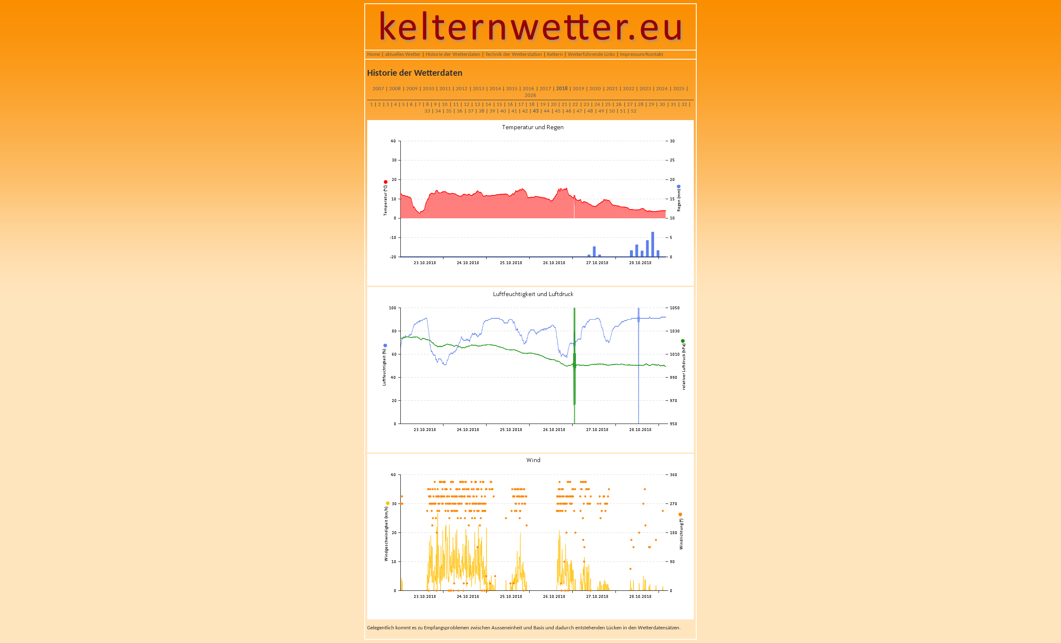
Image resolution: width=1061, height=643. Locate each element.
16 (510, 104)
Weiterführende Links (591, 54)
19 (543, 104)
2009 (412, 89)
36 (460, 111)
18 (532, 104)
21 (564, 104)
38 (481, 111)
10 (445, 104)
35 (449, 111)
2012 (462, 89)
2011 (445, 89)
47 (579, 111)
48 (590, 111)
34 (438, 111)
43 (536, 111)
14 (488, 104)
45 (558, 111)
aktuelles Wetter (403, 54)
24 (597, 104)
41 (514, 111)
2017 (545, 89)
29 (651, 104)
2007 (378, 89)
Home (373, 54)
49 (601, 111)
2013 (478, 89)
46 (569, 111)
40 (503, 111)
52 (634, 111)
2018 (562, 89)
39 (492, 111)
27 (630, 104)
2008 (395, 89)
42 (525, 111)
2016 (528, 89)
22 (575, 104)
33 (427, 111)
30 (662, 104)
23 (586, 104)
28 (641, 104)
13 (477, 104)
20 (554, 104)
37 (471, 111)
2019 (578, 89)
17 (521, 104)
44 (547, 111)
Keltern (555, 54)
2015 (512, 89)
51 (623, 111)
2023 (645, 89)
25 (608, 104)
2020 (595, 89)
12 (467, 104)
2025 (679, 89)
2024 (662, 89)
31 (673, 104)
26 (619, 104)
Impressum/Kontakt (641, 54)
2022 (629, 89)
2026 (530, 95)
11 (456, 104)
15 (499, 104)
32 (684, 104)
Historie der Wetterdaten (453, 54)
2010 (428, 89)
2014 (495, 89)
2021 (612, 89)
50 (612, 111)
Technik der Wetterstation (513, 54)
